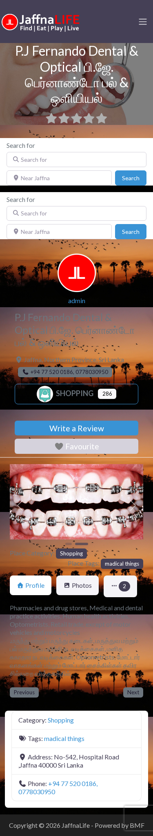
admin (76, 300)
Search (134, 177)
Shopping (74, 393)
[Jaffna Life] (41, 21)
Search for (21, 145)
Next (133, 692)
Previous (24, 692)
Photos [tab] (82, 585)
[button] (20, 505)
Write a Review (76, 428)
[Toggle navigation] (143, 21)
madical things (122, 563)
